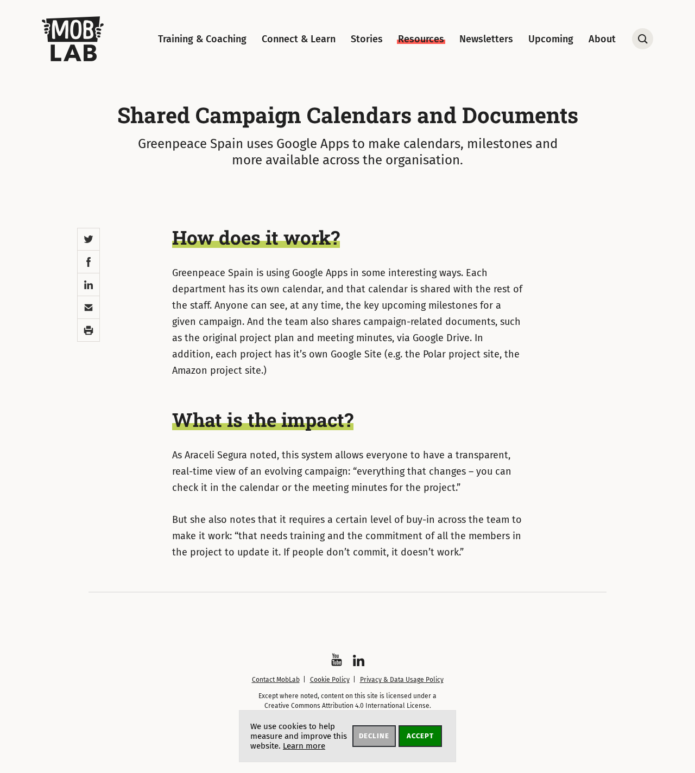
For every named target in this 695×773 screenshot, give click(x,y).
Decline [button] (374, 736)
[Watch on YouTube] (336, 659)
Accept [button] (420, 736)
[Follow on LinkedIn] (358, 660)
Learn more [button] (304, 746)
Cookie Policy (330, 679)
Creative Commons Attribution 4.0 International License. (347, 706)
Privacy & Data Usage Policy (402, 679)
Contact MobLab (276, 679)
